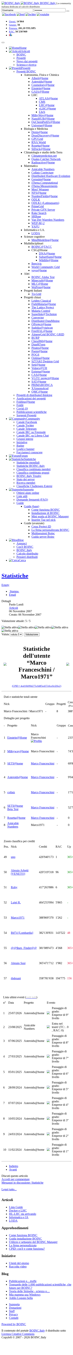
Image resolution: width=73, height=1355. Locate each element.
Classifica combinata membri (33, 469)
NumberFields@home (44, 196)
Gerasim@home (41, 179)
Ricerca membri (25, 482)
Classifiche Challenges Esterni (34, 486)
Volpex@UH (39, 368)
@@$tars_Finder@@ (24, 948)
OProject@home (41, 324)
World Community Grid (45, 267)
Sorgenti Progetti (26, 415)
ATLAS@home (48, 98)
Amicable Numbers (42, 169)
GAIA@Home (40, 91)
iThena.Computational (44, 182)
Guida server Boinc (42, 536)
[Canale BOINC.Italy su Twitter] (30, 14)
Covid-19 (22, 408)
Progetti (21, 58)
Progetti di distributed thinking (34, 395)
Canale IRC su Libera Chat (32, 435)
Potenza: (13, 28)
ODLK (35, 199)
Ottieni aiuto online (27, 492)
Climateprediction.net (44, 155)
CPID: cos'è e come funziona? (27, 1248)
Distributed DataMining (45, 321)
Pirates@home (40, 347)
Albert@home (39, 78)
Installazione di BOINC (45, 513)
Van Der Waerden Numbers (47, 219)
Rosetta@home (40, 145)
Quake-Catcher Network (46, 159)
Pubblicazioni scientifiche (31, 412)
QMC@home (39, 391)
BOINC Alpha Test (42, 277)
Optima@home (40, 358)
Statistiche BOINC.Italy (30, 465)
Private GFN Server (43, 209)
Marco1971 (18, 917)
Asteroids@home (41, 81)
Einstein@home (40, 88)
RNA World (38, 142)
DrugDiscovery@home (45, 135)
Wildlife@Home (48, 260)
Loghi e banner (25, 449)
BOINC (21, 54)
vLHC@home (47, 108)
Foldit (19, 405)
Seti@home (38, 364)
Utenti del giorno (19, 1263)
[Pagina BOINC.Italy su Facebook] (9, 14)
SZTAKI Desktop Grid (45, 361)
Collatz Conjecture (42, 172)
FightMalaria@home (43, 304)
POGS (35, 354)
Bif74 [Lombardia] (22, 932)
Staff (12, 1311)
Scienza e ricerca (26, 64)
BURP (35, 337)
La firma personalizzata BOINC (50, 530)
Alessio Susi (18, 963)
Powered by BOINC (13, 1324)
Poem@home (39, 351)
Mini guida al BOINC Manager (50, 516)
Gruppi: (13, 24)
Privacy (13, 1314)
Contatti (13, 1317)
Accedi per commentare (15, 1179)
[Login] (67, 11)
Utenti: (12, 21)
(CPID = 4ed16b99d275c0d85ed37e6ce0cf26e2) (36, 686)
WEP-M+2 (38, 223)
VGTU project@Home (45, 378)
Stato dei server (25, 479)
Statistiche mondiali (27, 462)
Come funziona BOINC (45, 509)
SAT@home (38, 381)
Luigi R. (16, 902)
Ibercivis (36, 263)
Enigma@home (40, 371)
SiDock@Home (41, 149)
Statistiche (14, 575)
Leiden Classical (41, 300)
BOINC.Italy (24, 550)
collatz (11, 792)
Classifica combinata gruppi (32, 472)
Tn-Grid (36, 294)
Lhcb (42, 111)
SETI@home (15, 763)
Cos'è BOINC (24, 546)
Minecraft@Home (42, 280)
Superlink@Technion (44, 314)
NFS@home (38, 192)
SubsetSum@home (50, 256)
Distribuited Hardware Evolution (50, 176)
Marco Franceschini (42, 763)
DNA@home (47, 253)
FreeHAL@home (41, 331)
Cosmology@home (42, 85)
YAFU (35, 226)
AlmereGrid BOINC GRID (47, 334)
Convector (37, 317)
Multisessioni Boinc (43, 533)
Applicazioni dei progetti (31, 398)
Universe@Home (41, 125)
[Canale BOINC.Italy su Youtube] (21, 14)
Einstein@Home (17, 737)
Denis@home (39, 132)
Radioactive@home (43, 162)
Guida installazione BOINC (25, 1238)
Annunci (21, 543)
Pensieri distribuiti (27, 556)
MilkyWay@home (42, 115)
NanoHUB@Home (43, 118)
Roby (14, 887)
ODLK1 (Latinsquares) (45, 203)
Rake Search (38, 213)
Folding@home (25, 401)
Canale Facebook (26, 422)
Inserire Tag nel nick (43, 519)
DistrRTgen (38, 344)
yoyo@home (39, 270)
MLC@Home (39, 283)
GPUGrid (37, 138)
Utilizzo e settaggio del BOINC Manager (33, 1242)
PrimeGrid (37, 206)
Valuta (5, 634)
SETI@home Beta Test (15, 807)
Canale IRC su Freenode (31, 432)
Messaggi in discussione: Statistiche (22, 1182)
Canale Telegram (26, 428)
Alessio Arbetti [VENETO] (19, 872)
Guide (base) (31, 506)
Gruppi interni (24, 438)
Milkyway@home (18, 751)
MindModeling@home (45, 240)
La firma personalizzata (22, 1245)
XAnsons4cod (39, 388)
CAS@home (39, 374)
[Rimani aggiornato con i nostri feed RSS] (43, 14)
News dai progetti (26, 61)
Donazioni (15, 1307)
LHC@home (46, 105)
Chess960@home (41, 341)
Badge (20, 445)
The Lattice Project (42, 307)
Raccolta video (18, 1266)
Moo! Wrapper (40, 189)
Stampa (14, 591)
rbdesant (16, 978)
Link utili (21, 496)
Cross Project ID (41, 526)
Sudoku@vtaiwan (42, 327)
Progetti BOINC (26, 71)
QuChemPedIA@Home (45, 122)
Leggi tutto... (9, 1189)
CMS (42, 101)
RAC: (12, 31)
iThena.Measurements (44, 186)
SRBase (36, 216)
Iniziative (21, 442)
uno (13, 857)
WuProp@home (41, 287)
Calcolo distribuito (27, 553)
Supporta (14, 1304)
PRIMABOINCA (42, 385)
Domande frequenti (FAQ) (32, 499)
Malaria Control (40, 310)
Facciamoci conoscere (29, 452)
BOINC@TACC (41, 246)
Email (12, 594)
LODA (35, 233)
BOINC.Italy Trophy (28, 476)
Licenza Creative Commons (17, 1334)
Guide (20, 503)
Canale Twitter (25, 425)
